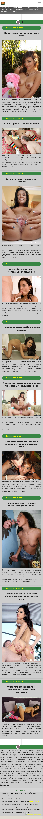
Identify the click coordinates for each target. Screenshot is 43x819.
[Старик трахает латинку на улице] (21, 140)
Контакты (19, 790)
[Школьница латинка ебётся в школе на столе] (21, 347)
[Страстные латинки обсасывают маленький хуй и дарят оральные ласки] (21, 466)
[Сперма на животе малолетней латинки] (21, 215)
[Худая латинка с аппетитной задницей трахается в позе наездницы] (21, 709)
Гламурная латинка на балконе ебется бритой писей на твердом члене (21, 596)
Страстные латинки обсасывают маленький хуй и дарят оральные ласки (21, 444)
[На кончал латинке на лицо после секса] (21, 69)
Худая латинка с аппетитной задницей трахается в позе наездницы (21, 689)
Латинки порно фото (14, 27)
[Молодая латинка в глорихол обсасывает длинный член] (21, 539)
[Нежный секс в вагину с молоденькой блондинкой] (21, 289)
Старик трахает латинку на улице (21, 124)
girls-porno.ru (34, 801)
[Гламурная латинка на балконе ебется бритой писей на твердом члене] (21, 632)
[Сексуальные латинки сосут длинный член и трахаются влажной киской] (21, 403)
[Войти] (10, 3)
